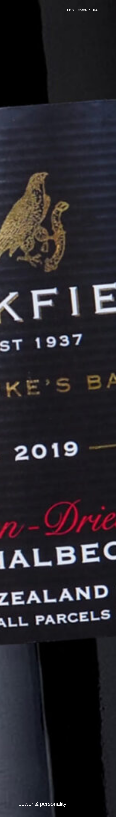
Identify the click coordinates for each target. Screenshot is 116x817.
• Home (70, 9)
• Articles (81, 9)
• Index (93, 9)
